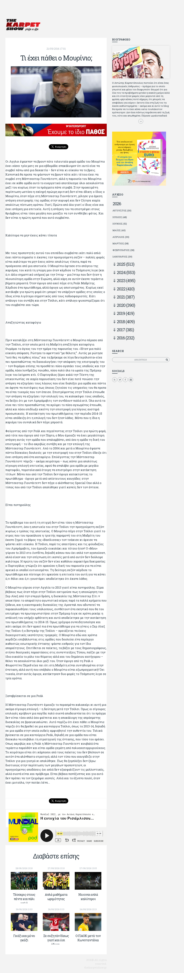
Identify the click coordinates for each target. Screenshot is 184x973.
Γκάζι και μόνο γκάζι (24, 938)
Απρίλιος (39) (120, 237)
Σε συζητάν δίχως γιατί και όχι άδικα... (56, 940)
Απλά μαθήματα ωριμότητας (56, 896)
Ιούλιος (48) (119, 217)
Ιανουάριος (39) (122, 256)
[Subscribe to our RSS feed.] (114, 379)
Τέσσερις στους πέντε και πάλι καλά (24, 898)
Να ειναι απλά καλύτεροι (88, 896)
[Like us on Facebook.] (125, 379)
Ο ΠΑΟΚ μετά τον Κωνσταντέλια (88, 938)
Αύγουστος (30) (121, 210)
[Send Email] (130, 379)
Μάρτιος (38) (120, 243)
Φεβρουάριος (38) (123, 250)
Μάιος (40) (119, 230)
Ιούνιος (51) (119, 223)
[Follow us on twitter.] (120, 379)
